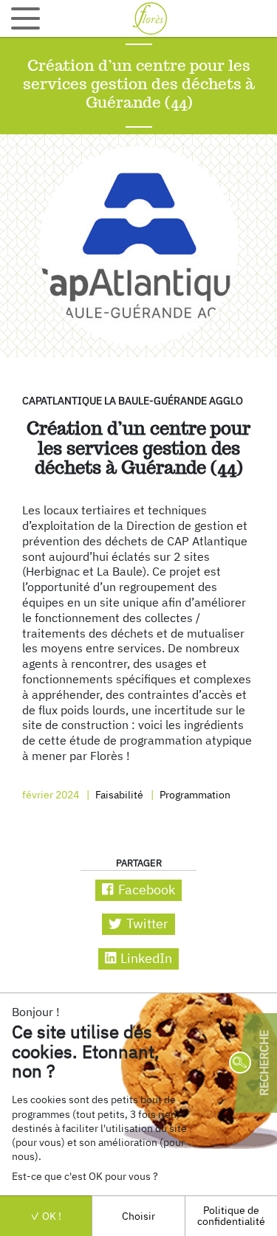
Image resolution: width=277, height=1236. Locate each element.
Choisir (138, 1216)
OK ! (50, 1216)
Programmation (193, 794)
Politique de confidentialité (231, 1215)
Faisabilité (118, 794)
